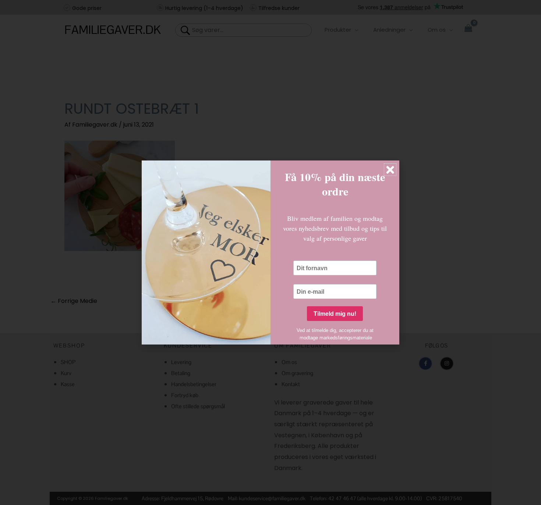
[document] (270, 252)
